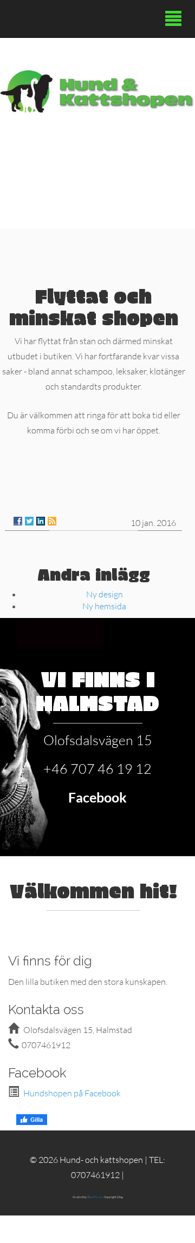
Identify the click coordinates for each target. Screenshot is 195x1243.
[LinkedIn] (40, 521)
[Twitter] (29, 521)
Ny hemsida (104, 606)
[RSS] (52, 521)
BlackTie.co (94, 1197)
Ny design (104, 594)
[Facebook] (18, 521)
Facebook (97, 797)
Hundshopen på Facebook (72, 1093)
